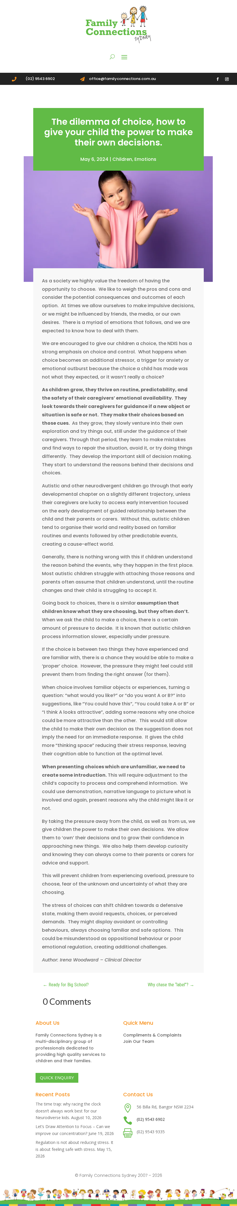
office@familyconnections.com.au (122, 78)
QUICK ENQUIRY (57, 1077)
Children (122, 159)
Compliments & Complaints (152, 1035)
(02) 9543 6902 (151, 1119)
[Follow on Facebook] (217, 79)
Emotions (145, 159)
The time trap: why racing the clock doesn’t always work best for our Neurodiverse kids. (68, 1111)
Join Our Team (138, 1041)
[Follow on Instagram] (226, 79)
